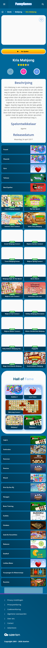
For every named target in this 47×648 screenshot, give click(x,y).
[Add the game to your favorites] (41, 19)
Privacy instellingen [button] (15, 600)
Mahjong (18, 12)
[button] (43, 4)
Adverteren (11, 628)
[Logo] (23, 4)
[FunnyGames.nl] (2, 12)
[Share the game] (10, 71)
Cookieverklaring (14, 609)
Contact (10, 623)
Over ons (11, 618)
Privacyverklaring (14, 604)
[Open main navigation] (4, 4)
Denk (9, 12)
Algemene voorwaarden (17, 614)
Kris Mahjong (31, 12)
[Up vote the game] (37, 71)
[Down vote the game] (23, 71)
